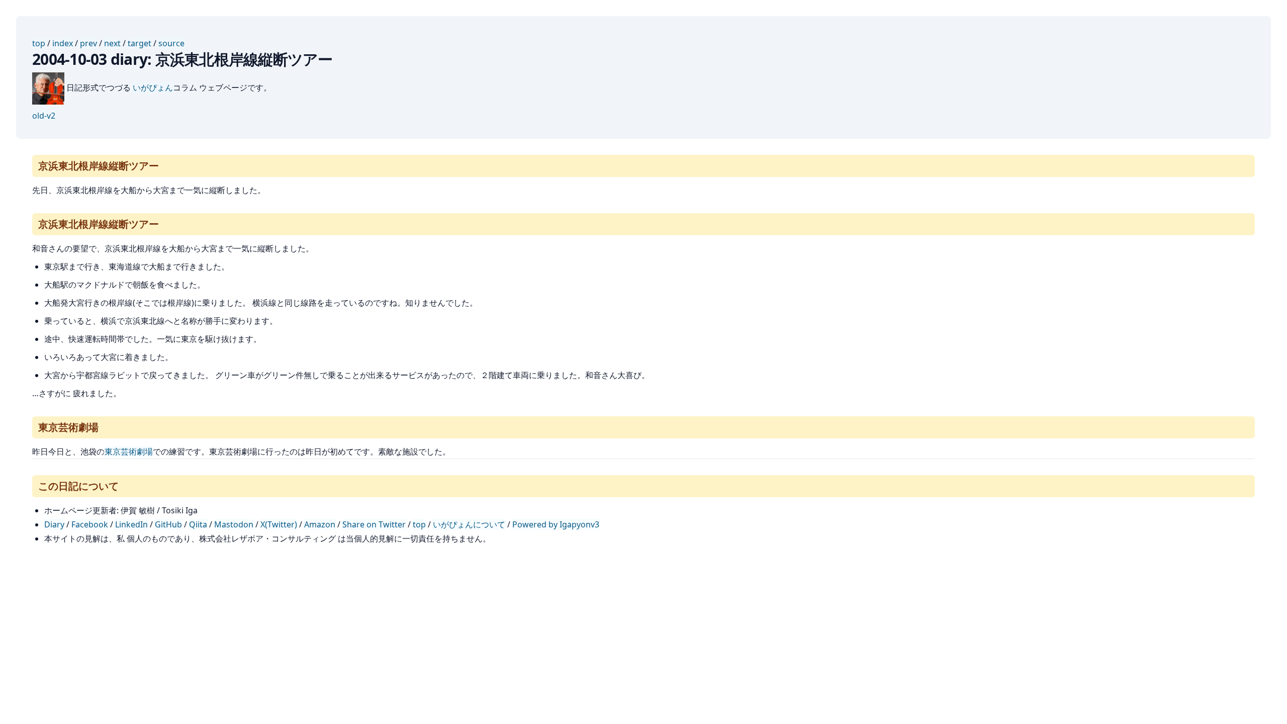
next (112, 43)
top (38, 43)
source (171, 43)
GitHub (168, 524)
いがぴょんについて (469, 524)
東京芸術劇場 (129, 451)
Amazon (319, 524)
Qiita (198, 524)
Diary (54, 524)
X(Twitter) (278, 524)
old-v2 (43, 115)
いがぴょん (153, 87)
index (62, 43)
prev (88, 43)
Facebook (89, 524)
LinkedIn (131, 524)
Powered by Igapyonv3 (555, 524)
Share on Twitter (374, 524)
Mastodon (233, 524)
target (139, 43)
